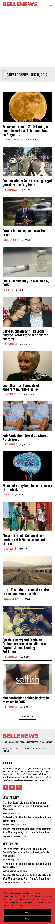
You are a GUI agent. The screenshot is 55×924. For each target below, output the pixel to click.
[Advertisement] (27, 38)
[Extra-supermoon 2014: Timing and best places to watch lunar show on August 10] (27, 107)
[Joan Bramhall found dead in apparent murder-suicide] (27, 366)
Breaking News (9, 825)
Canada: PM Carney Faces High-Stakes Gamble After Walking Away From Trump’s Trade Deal (27, 830)
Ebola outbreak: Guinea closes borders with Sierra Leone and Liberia (24, 540)
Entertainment (10, 190)
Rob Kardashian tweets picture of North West (26, 437)
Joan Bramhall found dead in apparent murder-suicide (22, 387)
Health (6, 290)
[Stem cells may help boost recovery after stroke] (27, 466)
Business (6, 813)
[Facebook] (5, 787)
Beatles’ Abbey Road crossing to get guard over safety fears (27, 183)
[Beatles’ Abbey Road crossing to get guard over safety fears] (27, 161)
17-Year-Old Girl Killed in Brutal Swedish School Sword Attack (27, 865)
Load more (26, 716)
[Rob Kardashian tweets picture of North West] (27, 416)
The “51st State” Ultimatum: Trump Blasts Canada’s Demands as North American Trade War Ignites (26, 806)
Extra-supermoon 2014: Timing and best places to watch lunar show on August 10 (27, 130)
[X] (19, 787)
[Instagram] (12, 787)
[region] (27, 906)
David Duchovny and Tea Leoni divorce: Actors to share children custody (25, 335)
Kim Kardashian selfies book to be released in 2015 (26, 700)
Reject (27, 919)
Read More (35, 905)
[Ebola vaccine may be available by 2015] (27, 262)
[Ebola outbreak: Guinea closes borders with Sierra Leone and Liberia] (27, 516)
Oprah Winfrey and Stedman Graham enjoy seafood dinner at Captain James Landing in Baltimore (25, 646)
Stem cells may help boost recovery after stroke (27, 487)
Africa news (9, 548)
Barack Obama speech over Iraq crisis (25, 233)
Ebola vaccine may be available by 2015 (26, 283)
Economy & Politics (12, 394)
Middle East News (11, 240)
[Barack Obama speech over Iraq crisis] (27, 211)
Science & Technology (13, 139)
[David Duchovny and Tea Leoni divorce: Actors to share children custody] (27, 312)
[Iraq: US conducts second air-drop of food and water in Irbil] (27, 570)
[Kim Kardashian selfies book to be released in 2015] (27, 679)
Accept (27, 912)
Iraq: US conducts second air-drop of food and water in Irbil (27, 592)
